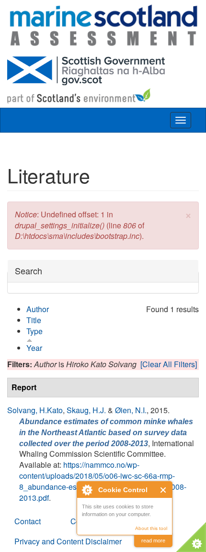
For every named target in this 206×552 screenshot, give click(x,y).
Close (163, 490)
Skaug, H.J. (86, 410)
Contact (27, 521)
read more (153, 540)
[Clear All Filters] (168, 364)
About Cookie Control (86, 490)
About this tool (151, 528)
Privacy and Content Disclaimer (68, 541)
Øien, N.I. (131, 410)
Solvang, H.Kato (35, 410)
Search (28, 271)
